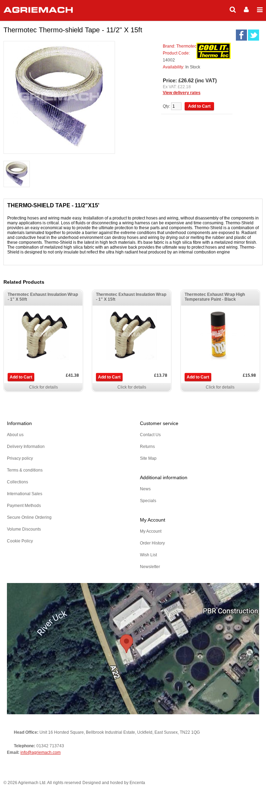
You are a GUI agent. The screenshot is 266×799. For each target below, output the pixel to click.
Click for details (43, 387)
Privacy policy (20, 458)
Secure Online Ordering (29, 517)
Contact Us (150, 434)
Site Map (148, 458)
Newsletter (150, 566)
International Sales (24, 493)
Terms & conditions (25, 470)
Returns (147, 446)
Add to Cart (21, 377)
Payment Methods (24, 505)
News (145, 488)
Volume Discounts (24, 529)
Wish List (148, 554)
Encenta (137, 782)
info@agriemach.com (40, 752)
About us (15, 434)
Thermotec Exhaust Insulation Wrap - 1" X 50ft (43, 297)
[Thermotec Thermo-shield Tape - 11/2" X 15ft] (16, 174)
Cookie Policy (20, 541)
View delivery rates (182, 92)
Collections (17, 482)
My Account (150, 531)
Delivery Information (26, 446)
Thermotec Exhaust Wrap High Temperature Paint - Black (215, 297)
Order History (152, 543)
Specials (148, 500)
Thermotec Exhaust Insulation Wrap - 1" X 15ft (131, 297)
